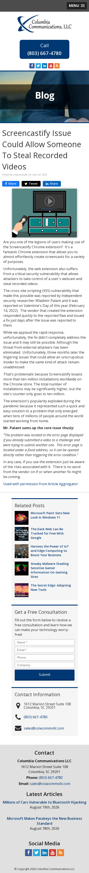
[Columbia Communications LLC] (44, 23)
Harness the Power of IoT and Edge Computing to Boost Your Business (50, 550)
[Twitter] (38, 65)
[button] (77, 5)
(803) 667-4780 (44, 53)
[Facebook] (32, 65)
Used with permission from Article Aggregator (40, 484)
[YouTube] (50, 65)
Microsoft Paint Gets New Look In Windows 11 (50, 515)
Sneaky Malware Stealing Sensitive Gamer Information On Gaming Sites (50, 570)
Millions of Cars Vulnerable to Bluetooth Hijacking (44, 802)
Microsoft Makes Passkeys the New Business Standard (44, 821)
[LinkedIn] (44, 65)
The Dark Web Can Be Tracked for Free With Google (47, 533)
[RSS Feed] (57, 65)
